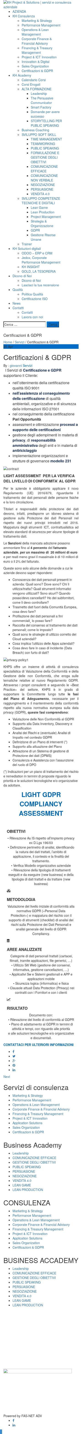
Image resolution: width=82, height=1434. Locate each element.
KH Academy (22, 75)
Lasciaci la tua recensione (40, 285)
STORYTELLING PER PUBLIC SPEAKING (46, 123)
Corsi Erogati (31, 84)
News (16, 303)
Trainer (27, 244)
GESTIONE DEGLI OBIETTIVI (34, 1162)
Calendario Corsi (34, 80)
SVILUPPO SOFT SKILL (39, 134)
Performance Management (41, 25)
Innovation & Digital (35, 61)
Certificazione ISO (35, 298)
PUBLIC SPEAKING (45, 148)
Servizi (19, 342)
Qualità (18, 289)
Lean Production (42, 212)
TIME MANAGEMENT (46, 139)
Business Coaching (35, 130)
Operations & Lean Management (35, 31)
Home (7, 342)
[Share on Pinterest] (14, 1065)
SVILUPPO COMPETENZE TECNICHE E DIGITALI (41, 200)
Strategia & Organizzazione (42, 223)
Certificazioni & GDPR (37, 70)
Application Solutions (27, 1123)
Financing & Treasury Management (37, 50)
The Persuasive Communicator (42, 100)
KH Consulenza (24, 16)
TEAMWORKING (43, 143)
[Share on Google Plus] (14, 1060)
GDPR (35, 230)
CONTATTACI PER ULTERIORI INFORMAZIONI (38, 1044)
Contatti (18, 307)
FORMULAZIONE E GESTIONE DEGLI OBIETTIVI (45, 157)
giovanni (16, 365)
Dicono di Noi (22, 276)
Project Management (46, 216)
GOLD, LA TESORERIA (39, 271)
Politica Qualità (32, 294)
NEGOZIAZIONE (43, 184)
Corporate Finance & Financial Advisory (37, 41)
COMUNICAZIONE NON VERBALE (44, 177)
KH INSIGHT (31, 266)
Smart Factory (41, 107)
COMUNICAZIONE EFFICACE (44, 168)
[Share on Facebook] (13, 1051)
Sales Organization (35, 66)
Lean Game (39, 207)
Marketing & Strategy (37, 20)
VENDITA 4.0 (40, 194)
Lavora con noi (32, 317)
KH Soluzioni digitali (27, 248)
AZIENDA (19, 11)
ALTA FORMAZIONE (36, 89)
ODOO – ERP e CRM (37, 253)
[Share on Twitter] (14, 1056)
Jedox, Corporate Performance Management (41, 259)
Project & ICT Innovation (39, 57)
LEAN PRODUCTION (28, 1189)
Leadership (39, 93)
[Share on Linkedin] (14, 1069)
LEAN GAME (22, 1185)
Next (6, 1076)
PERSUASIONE (42, 189)
